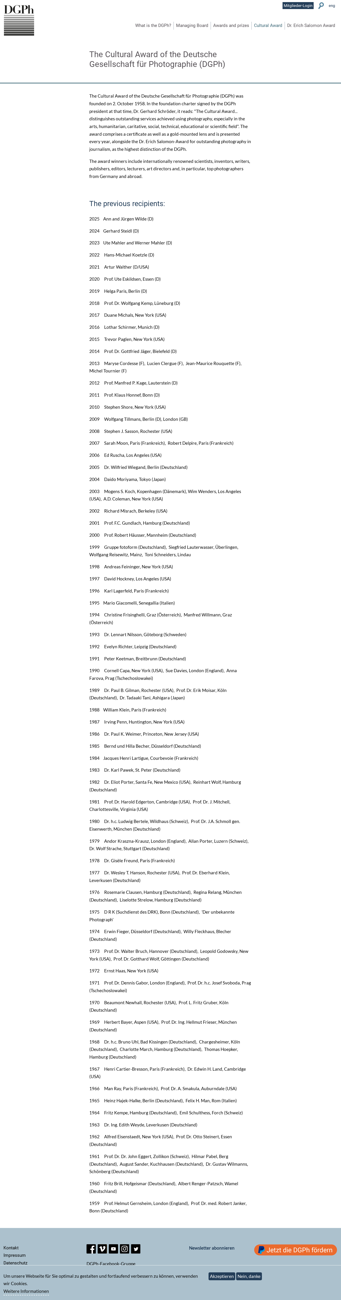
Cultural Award (268, 25)
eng (332, 5)
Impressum (14, 1255)
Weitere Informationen (26, 1291)
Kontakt (11, 1248)
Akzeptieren (222, 1276)
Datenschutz (15, 1263)
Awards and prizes (231, 25)
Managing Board (192, 25)
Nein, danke (249, 1276)
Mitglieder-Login (298, 5)
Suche (321, 5)
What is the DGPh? (153, 25)
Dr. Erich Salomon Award (311, 25)
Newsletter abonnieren (212, 1248)
